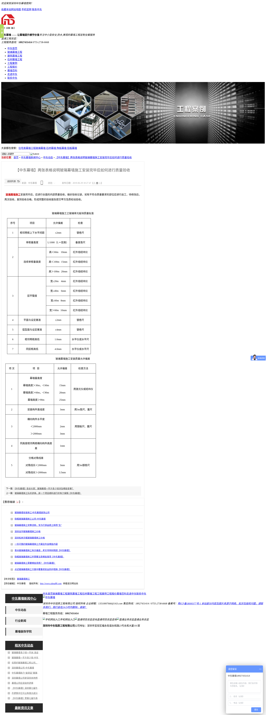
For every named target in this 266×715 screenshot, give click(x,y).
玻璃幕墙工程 (14, 52)
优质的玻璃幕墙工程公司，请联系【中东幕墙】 (26, 663)
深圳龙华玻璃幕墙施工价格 (27, 531)
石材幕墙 (51, 148)
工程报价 (12, 67)
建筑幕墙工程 (14, 55)
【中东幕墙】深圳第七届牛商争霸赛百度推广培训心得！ (26, 688)
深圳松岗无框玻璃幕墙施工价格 (30, 538)
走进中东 (12, 74)
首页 (16, 157)
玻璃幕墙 (41, 148)
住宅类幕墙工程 (27, 148)
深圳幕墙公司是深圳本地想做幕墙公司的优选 (26, 678)
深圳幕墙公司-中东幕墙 (23, 668)
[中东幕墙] (8, 27)
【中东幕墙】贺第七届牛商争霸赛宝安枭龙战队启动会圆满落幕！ (26, 698)
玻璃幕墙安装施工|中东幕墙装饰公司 (32, 512)
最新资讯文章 (24, 708)
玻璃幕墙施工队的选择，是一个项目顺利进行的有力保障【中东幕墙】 (48, 493)
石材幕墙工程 (14, 59)
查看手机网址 (42, 183)
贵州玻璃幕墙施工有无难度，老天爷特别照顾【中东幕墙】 (43, 550)
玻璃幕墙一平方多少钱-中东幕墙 (26, 658)
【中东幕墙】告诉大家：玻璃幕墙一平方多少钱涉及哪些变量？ (44, 488)
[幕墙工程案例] (133, 113)
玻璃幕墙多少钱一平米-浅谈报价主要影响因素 (26, 652)
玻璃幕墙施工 (23, 579)
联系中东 (37, 9)
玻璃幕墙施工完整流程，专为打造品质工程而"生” (38, 525)
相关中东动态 (24, 645)
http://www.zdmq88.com (51, 583)
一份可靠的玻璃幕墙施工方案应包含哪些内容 (36, 544)
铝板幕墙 (72, 148)
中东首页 (12, 48)
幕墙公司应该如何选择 (22, 683)
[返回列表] (12, 183)
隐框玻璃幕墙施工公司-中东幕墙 (30, 519)
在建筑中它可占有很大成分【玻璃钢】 (26, 693)
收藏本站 (6, 9)
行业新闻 (20, 620)
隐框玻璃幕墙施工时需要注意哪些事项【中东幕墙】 (39, 557)
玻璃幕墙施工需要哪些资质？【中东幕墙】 (35, 563)
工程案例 (12, 63)
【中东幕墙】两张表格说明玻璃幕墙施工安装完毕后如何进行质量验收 (93, 157)
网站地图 (16, 9)
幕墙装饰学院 (23, 631)
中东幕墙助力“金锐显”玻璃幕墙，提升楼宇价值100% (26, 673)
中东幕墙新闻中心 (31, 157)
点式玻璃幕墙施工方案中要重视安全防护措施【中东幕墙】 (43, 569)
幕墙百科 (12, 70)
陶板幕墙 (62, 148)
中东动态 (48, 157)
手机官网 (26, 9)
